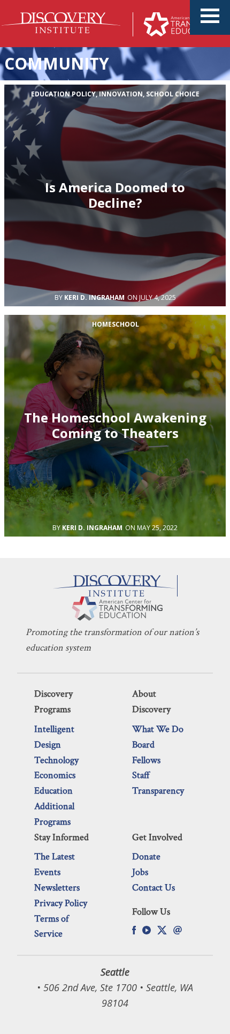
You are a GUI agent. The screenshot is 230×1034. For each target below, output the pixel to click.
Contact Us (153, 887)
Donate (146, 856)
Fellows (146, 760)
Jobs (140, 872)
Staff (141, 775)
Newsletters (57, 887)
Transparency (158, 790)
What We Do (157, 729)
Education (53, 790)
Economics (54, 775)
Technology (56, 760)
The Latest (54, 856)
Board (143, 744)
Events (47, 872)
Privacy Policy (60, 903)
